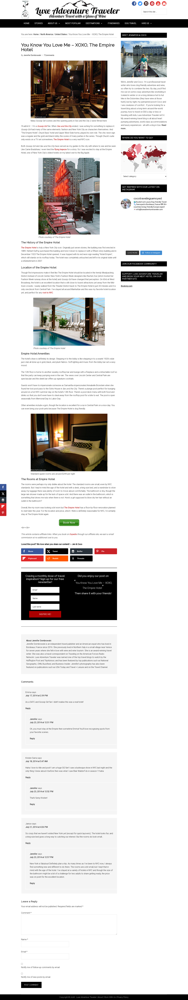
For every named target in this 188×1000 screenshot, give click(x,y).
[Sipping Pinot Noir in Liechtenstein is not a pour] (126, 217)
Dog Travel (130, 23)
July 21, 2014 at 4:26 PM (36, 827)
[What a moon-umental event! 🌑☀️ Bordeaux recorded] (150, 217)
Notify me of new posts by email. (36, 977)
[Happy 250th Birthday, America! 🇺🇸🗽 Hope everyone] (150, 245)
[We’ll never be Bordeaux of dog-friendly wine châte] (161, 224)
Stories (39, 23)
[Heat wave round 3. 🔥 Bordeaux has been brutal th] (126, 245)
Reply (28, 708)
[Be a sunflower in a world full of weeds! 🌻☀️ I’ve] (150, 224)
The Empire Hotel (61, 139)
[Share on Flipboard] (3, 506)
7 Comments (49, 55)
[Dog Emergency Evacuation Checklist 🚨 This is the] (126, 231)
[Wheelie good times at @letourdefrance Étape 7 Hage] (150, 238)
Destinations (93, 23)
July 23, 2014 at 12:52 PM (41, 791)
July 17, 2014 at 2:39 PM (36, 695)
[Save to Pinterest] (3, 513)
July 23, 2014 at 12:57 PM (41, 857)
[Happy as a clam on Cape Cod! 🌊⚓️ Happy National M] (138, 217)
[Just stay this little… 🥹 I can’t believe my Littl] (161, 245)
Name (24, 939)
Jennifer (33, 719)
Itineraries (114, 23)
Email (24, 952)
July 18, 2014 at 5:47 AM (36, 761)
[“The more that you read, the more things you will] (161, 217)
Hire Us (145, 23)
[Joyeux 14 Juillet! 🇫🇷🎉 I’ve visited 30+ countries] (126, 238)
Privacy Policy (123, 997)
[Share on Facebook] (3, 487)
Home (26, 23)
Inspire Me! (45, 614)
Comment (26, 913)
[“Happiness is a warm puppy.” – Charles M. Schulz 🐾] (161, 238)
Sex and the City (64, 126)
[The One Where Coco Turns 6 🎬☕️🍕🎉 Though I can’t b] (138, 238)
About (100, 997)
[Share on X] (3, 493)
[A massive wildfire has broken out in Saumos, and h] (150, 231)
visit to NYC (47, 292)
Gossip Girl (42, 126)
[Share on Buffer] (3, 500)
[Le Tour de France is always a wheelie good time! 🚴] (138, 245)
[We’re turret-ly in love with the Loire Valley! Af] (161, 231)
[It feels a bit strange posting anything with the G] (138, 231)
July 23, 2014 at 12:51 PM (41, 722)
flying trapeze (60, 149)
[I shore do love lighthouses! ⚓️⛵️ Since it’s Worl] (138, 224)
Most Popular (73, 23)
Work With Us (110, 997)
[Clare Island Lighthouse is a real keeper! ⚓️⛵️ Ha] (126, 224)
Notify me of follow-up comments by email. (40, 967)
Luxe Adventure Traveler (75, 9)
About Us (52, 23)
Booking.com (126, 286)
